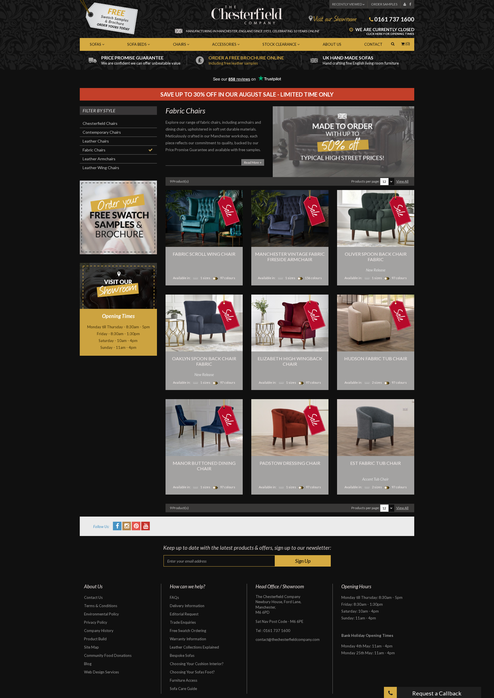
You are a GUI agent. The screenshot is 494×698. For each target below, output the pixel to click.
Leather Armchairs (99, 158)
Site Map (91, 647)
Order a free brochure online (246, 60)
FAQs (174, 597)
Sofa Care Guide (183, 688)
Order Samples (384, 4)
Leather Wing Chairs (101, 167)
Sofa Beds (137, 44)
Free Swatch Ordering (188, 630)
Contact (373, 44)
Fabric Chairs (94, 149)
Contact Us (93, 597)
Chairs (180, 44)
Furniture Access (183, 680)
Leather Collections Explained (194, 647)
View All (402, 181)
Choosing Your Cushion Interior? (197, 663)
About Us (332, 44)
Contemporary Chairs (102, 132)
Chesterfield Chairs (100, 123)
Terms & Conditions (100, 605)
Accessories (224, 44)
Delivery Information (187, 605)
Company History (98, 630)
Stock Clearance (279, 44)
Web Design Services (101, 672)
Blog (87, 663)
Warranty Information (188, 639)
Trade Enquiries (183, 622)
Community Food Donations (108, 655)
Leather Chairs (96, 141)
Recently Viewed (347, 4)
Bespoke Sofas (182, 655)
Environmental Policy (101, 614)
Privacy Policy (95, 622)
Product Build (95, 639)
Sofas (96, 44)
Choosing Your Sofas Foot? (192, 672)
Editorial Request (184, 614)
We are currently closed (384, 31)
